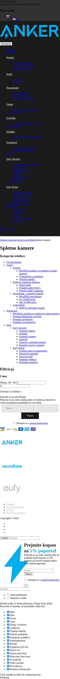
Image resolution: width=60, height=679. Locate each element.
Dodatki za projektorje (24, 150)
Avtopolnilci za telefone (31, 276)
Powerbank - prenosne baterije (28, 293)
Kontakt (17, 221)
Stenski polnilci (27, 279)
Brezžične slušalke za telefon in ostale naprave (36, 313)
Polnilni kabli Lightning (31, 290)
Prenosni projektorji (23, 148)
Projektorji (11, 142)
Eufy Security (13, 159)
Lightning (18, 79)
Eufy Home (12, 187)
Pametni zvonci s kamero (31, 345)
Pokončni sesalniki (22, 195)
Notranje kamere (21, 176)
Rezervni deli (19, 198)
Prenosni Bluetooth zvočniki (27, 123)
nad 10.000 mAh (21, 96)
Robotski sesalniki (22, 192)
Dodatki (17, 178)
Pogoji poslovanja (15, 507)
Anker (19, 240)
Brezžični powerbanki (24, 99)
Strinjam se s (32, 423)
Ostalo (9, 104)
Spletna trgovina (8, 1)
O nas (16, 215)
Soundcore (11, 310)
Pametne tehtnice (21, 201)
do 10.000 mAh (21, 93)
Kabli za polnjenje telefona (26, 282)
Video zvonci (19, 167)
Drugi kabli (25, 285)
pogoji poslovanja (39, 423)
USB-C (16, 82)
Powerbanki (12, 87)
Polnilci (10, 57)
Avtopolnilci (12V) (22, 63)
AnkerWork (29, 240)
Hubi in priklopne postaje (25, 109)
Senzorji (17, 173)
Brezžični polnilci (22, 68)
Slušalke (10, 131)
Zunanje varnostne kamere (26, 164)
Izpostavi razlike (18, 598)
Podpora (17, 212)
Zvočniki (11, 118)
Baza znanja (19, 209)
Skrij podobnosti (18, 594)
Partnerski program (22, 218)
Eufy (8, 325)
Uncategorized (13, 262)
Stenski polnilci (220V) (24, 66)
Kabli (9, 74)
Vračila (10, 510)
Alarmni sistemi (21, 170)
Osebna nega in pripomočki (33, 351)
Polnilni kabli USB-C (30, 288)
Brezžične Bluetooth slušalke (27, 137)
